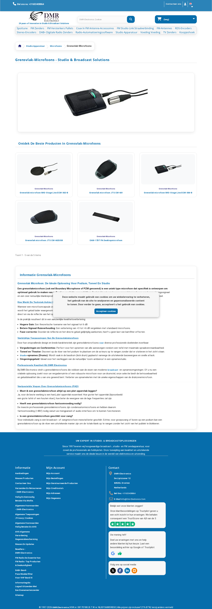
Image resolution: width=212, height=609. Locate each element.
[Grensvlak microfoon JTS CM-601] (106, 169)
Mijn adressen (53, 493)
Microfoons (56, 46)
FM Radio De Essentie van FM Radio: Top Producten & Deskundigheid (28, 561)
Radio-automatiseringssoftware (94, 32)
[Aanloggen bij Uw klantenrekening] (185, 4)
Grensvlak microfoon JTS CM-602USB (44, 240)
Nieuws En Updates (24, 544)
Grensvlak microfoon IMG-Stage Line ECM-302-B (44, 193)
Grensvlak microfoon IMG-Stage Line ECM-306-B (168, 193)
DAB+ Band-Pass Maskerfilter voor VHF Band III (24, 574)
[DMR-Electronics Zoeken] (131, 19)
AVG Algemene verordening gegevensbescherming (26, 535)
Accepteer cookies (106, 311)
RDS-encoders (183, 28)
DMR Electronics (60, 607)
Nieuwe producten (24, 478)
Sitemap (19, 595)
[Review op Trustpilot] (120, 553)
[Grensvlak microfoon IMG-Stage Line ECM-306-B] (168, 169)
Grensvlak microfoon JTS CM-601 (106, 193)
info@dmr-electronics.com (133, 499)
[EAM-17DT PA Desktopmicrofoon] (106, 216)
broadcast (113, 370)
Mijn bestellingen (54, 478)
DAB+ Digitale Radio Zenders (56, 32)
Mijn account (53, 473)
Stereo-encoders (26, 32)
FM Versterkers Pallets (60, 28)
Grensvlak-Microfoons (44, 189)
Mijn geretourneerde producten (62, 483)
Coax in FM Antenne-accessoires (95, 28)
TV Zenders (169, 32)
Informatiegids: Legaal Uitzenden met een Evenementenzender (27, 586)
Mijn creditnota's (54, 488)
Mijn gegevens (53, 498)
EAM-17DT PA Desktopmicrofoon (106, 240)
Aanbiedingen (22, 473)
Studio (23, 355)
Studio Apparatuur (127, 32)
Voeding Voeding (150, 32)
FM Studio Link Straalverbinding (135, 28)
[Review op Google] (113, 553)
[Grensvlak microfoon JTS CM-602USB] (43, 216)
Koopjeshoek (187, 32)
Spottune (22, 28)
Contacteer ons (173, 4)
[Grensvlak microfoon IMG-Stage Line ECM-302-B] (43, 169)
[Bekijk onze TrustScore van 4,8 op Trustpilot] (122, 524)
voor (101, 343)
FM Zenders (37, 28)
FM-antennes (164, 28)
